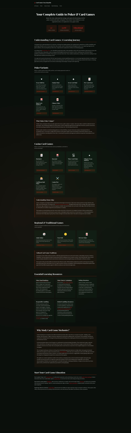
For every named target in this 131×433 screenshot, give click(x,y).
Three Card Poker (73, 383)
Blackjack (49, 381)
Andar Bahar (51, 387)
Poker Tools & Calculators (64, 280)
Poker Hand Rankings (42, 280)
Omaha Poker (57, 378)
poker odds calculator (68, 282)
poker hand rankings (86, 377)
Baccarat (82, 381)
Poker (41, 5)
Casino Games (47, 5)
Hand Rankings (55, 5)
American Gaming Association (62, 204)
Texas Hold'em (63, 351)
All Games (36, 5)
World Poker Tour (46, 50)
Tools (61, 5)
